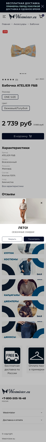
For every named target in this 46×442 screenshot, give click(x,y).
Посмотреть (34, 239)
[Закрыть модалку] (41, 202)
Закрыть (12, 239)
